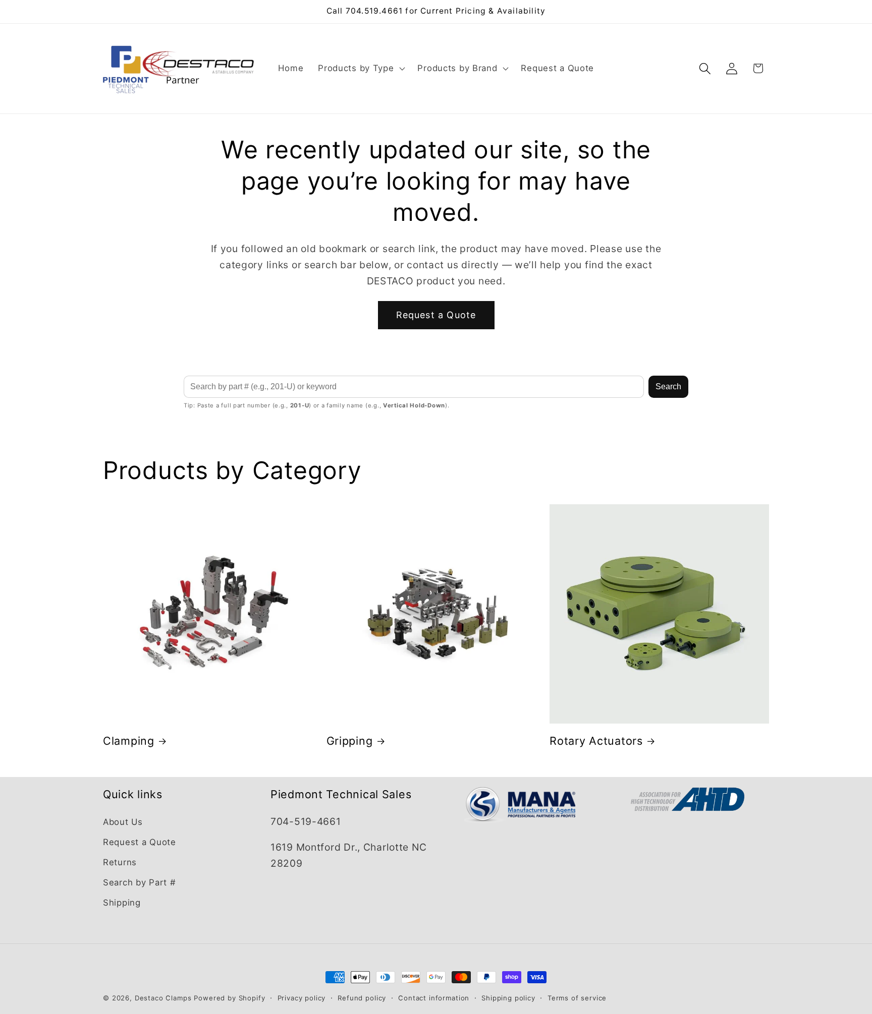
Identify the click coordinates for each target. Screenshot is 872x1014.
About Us (123, 822)
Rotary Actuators (596, 740)
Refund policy (362, 998)
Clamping (128, 740)
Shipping (122, 903)
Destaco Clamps (163, 998)
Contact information (433, 998)
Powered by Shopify (229, 998)
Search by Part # (139, 882)
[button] (360, 68)
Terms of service (577, 998)
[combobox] (414, 387)
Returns (120, 862)
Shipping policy (508, 998)
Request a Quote (436, 315)
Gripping (349, 740)
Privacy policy (302, 998)
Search (668, 386)
